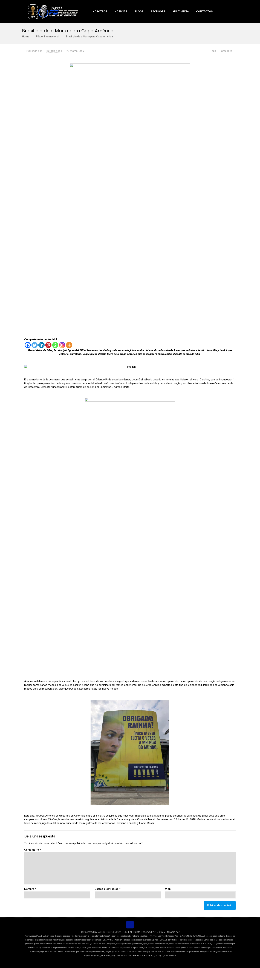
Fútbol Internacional (47, 36)
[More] (69, 345)
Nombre (30, 888)
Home (25, 36)
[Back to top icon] (130, 924)
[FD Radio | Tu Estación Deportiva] (53, 11)
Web (168, 888)
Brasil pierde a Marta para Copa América (89, 36)
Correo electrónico (107, 888)
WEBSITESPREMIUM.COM (112, 932)
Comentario (32, 849)
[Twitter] (34, 345)
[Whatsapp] (55, 345)
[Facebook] (28, 345)
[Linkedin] (41, 345)
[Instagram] (62, 345)
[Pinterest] (48, 345)
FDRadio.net (53, 50)
